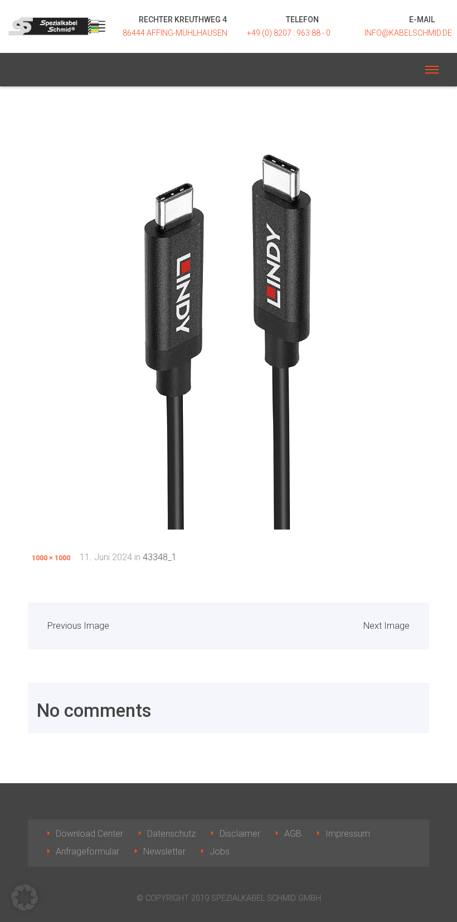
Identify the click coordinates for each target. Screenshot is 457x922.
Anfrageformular (87, 851)
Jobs (220, 851)
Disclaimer (240, 833)
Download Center (89, 833)
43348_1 (160, 557)
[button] (24, 897)
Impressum (347, 833)
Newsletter (164, 851)
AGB (293, 833)
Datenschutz (171, 833)
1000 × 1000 (51, 558)
